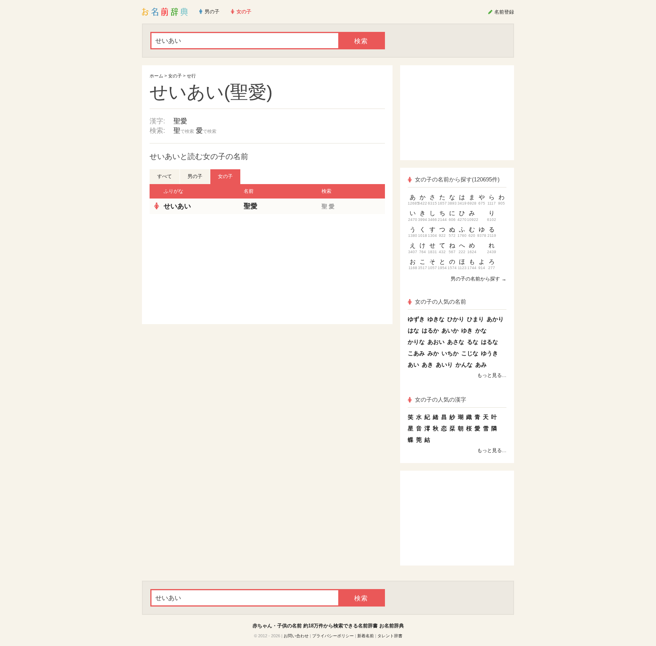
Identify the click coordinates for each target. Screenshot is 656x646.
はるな (489, 342)
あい (413, 364)
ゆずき (416, 319)
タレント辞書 (389, 635)
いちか (450, 353)
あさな (455, 342)
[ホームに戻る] (165, 12)
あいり (444, 364)
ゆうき (489, 353)
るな (472, 342)
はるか (430, 330)
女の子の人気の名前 (440, 301)
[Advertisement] (206, 269)
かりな (416, 342)
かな (481, 330)
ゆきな (436, 319)
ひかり (455, 319)
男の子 (195, 176)
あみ (481, 364)
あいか (450, 330)
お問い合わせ (296, 635)
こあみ (416, 353)
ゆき (467, 330)
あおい (436, 342)
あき (427, 364)
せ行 (191, 76)
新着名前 (365, 635)
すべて (164, 176)
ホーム (156, 76)
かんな (464, 364)
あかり (495, 319)
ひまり (475, 319)
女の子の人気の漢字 (440, 399)
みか (433, 353)
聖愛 (180, 121)
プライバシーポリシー (333, 635)
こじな (469, 353)
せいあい (177, 206)
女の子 (175, 76)
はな (413, 330)
